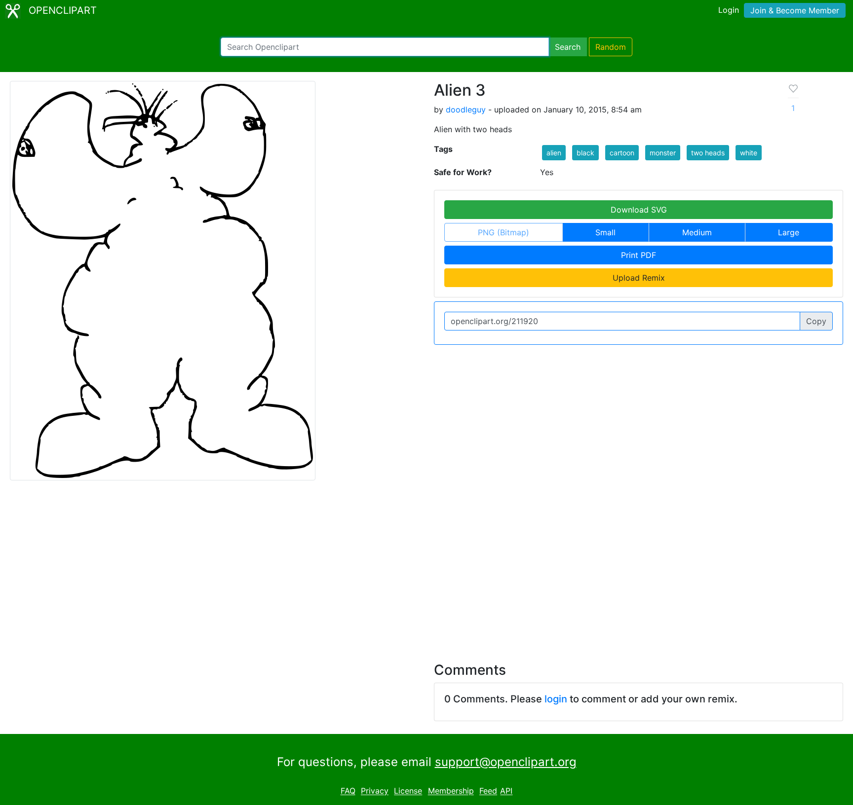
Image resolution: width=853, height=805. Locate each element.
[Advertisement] (426, 565)
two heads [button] (708, 152)
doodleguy (466, 109)
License (408, 791)
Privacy (374, 791)
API (506, 791)
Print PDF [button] (638, 255)
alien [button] (553, 152)
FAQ (348, 791)
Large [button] (788, 232)
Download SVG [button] (639, 210)
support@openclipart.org (506, 762)
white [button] (748, 152)
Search (568, 47)
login (555, 699)
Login (728, 10)
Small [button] (605, 232)
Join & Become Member (794, 10)
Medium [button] (697, 232)
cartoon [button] (622, 152)
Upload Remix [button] (639, 278)
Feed (488, 791)
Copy (816, 321)
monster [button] (663, 152)
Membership (451, 791)
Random (610, 47)
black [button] (585, 152)
